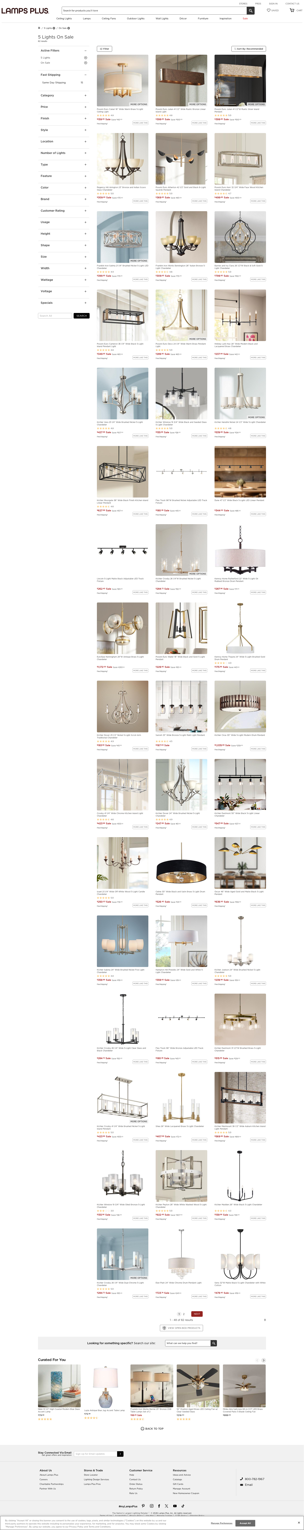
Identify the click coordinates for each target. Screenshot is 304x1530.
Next (197, 1313)
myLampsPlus (128, 1506)
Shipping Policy (197, 1515)
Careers (44, 1479)
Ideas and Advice (182, 1474)
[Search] (251, 11)
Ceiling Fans (109, 18)
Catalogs (177, 1479)
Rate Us (133, 1493)
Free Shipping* (102, 123)
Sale (245, 18)
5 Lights (48, 28)
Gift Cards (178, 1484)
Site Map (150, 1515)
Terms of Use (106, 1515)
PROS (258, 3)
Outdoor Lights (135, 18)
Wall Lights (162, 18)
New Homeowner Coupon (186, 1493)
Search (81, 315)
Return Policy (136, 1488)
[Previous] (257, 1360)
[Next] (263, 1360)
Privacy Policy (136, 1515)
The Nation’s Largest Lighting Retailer (130, 1513)
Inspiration (225, 18)
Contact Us (292, 3)
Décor (183, 18)
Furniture (203, 18)
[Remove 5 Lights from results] (54, 28)
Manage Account (181, 1488)
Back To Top (154, 1428)
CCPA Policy (181, 1515)
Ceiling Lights (64, 18)
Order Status (135, 1484)
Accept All (245, 1523)
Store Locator (91, 1474)
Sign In (273, 3)
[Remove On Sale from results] (68, 28)
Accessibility (121, 1515)
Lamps (87, 18)
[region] (152, 1523)
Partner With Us (48, 1488)
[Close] (298, 1522)
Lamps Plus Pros (92, 1484)
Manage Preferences (221, 1523)
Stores (243, 3)
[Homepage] (39, 28)
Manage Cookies (164, 1515)
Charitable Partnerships (51, 1484)
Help (131, 1474)
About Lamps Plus (49, 1474)
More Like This (140, 123)
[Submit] (120, 1454)
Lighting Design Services (96, 1479)
